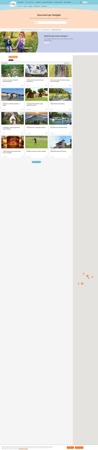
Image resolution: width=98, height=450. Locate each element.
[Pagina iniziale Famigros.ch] (13, 4)
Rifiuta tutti (70, 447)
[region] (49, 447)
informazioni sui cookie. (23, 448)
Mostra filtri (14, 57)
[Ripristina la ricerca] (65, 22)
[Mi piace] (22, 85)
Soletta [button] (10, 60)
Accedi (86, 2)
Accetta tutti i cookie (79, 447)
